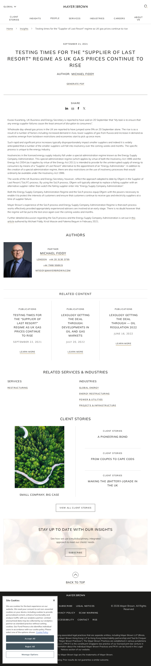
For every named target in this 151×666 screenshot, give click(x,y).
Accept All (30, 638)
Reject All (30, 646)
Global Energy (89, 387)
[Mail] (72, 108)
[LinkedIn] (66, 109)
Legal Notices (85, 606)
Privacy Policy (65, 612)
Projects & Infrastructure (97, 405)
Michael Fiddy (83, 74)
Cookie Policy (42, 632)
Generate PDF (75, 83)
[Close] (54, 600)
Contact (83, 619)
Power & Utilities (91, 399)
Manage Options (30, 654)
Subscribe (75, 552)
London (42, 259)
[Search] (145, 6)
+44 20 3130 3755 (59, 259)
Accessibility (65, 619)
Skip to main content (14, 2)
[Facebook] (78, 109)
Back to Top (75, 582)
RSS (95, 619)
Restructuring (18, 387)
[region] (30, 630)
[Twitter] (84, 109)
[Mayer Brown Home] (75, 6)
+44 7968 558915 (53, 265)
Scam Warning (88, 612)
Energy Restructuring (94, 393)
